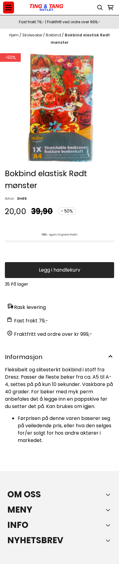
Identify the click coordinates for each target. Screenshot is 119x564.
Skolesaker (32, 35)
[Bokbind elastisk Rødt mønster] (59, 108)
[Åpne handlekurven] (110, 7)
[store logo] (46, 8)
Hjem (14, 35)
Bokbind (54, 35)
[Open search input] (100, 7)
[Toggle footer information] (109, 494)
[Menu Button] (8, 7)
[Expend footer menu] (109, 509)
